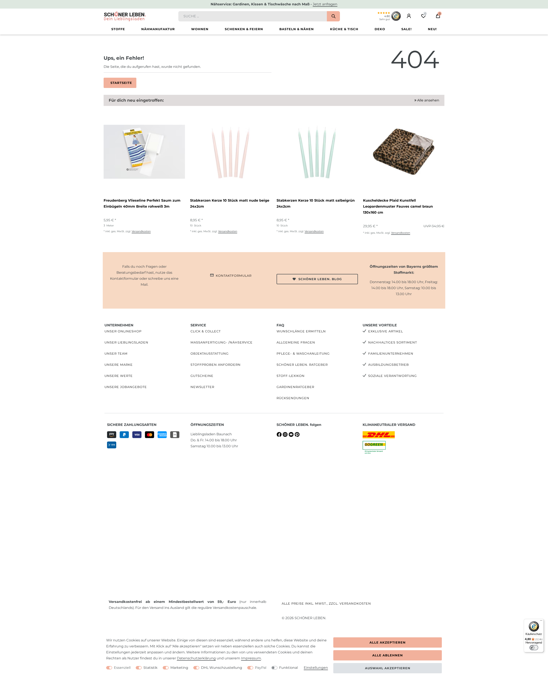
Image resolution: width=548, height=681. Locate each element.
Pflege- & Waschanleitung (303, 353)
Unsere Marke (118, 365)
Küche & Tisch (344, 29)
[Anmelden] (409, 16)
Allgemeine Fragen (296, 342)
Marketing (179, 668)
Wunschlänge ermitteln (301, 331)
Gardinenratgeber (295, 387)
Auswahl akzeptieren (387, 668)
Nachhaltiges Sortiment (392, 342)
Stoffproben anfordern (216, 365)
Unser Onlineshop (122, 331)
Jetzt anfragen (325, 4)
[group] (144, 151)
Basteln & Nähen (296, 29)
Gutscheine (202, 376)
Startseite (121, 83)
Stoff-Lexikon (291, 376)
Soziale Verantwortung (392, 376)
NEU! (432, 29)
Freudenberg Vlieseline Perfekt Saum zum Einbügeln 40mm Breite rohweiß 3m (142, 203)
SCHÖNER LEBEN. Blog (320, 279)
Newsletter (202, 387)
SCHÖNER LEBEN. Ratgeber (302, 365)
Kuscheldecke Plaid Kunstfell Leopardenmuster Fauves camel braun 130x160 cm (398, 206)
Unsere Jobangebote (125, 387)
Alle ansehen (427, 100)
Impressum (251, 658)
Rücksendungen (293, 398)
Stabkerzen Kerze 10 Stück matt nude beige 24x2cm (229, 203)
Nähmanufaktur (158, 29)
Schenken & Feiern (244, 29)
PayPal (260, 668)
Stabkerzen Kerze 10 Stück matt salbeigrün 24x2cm (316, 203)
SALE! (406, 29)
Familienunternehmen (390, 353)
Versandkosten (141, 231)
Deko (380, 29)
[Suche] (333, 16)
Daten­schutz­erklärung (196, 658)
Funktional (288, 668)
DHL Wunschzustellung (221, 668)
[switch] (534, 647)
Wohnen (199, 29)
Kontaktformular (234, 276)
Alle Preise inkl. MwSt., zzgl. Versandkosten (326, 603)
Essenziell (122, 668)
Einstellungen (316, 668)
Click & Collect (206, 331)
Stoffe (118, 29)
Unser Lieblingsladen (126, 342)
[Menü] (541, 621)
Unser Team (116, 353)
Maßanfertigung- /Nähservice (222, 342)
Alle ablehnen (387, 655)
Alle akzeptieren (387, 642)
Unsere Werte (118, 376)
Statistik (150, 668)
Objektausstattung (210, 353)
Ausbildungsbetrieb (388, 365)
